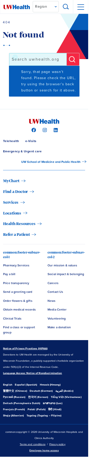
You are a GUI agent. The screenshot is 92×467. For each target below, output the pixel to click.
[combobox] (38, 59)
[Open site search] (66, 7)
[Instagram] (44, 129)
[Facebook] (33, 129)
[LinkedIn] (55, 129)
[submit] (73, 59)
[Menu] (80, 7)
